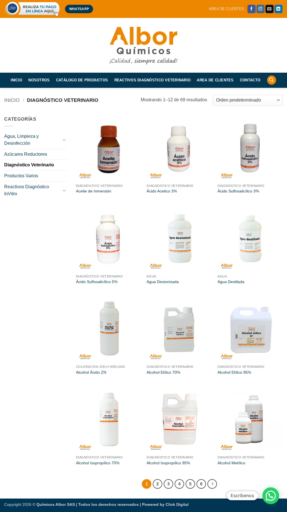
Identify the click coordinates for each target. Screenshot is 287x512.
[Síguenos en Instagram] (260, 9)
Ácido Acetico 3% (162, 191)
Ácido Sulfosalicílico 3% (238, 191)
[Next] (212, 484)
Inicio (16, 80)
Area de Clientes (215, 80)
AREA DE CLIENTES (226, 9)
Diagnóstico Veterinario (29, 164)
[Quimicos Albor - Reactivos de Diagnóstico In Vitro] (143, 45)
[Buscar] (271, 80)
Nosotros (39, 80)
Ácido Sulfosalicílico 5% (96, 281)
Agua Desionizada (163, 281)
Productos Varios (21, 175)
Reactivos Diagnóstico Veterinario (152, 80)
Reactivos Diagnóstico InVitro (26, 190)
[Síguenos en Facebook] (251, 9)
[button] (270, 495)
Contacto (250, 80)
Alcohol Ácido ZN (91, 372)
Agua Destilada (230, 281)
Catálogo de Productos (82, 80)
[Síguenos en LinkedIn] (278, 9)
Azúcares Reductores (25, 154)
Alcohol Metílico (231, 463)
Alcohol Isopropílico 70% (97, 463)
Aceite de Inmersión (93, 191)
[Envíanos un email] (269, 9)
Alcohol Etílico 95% (234, 372)
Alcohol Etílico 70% (163, 372)
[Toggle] (64, 139)
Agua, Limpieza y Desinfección (21, 140)
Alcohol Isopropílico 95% (168, 463)
